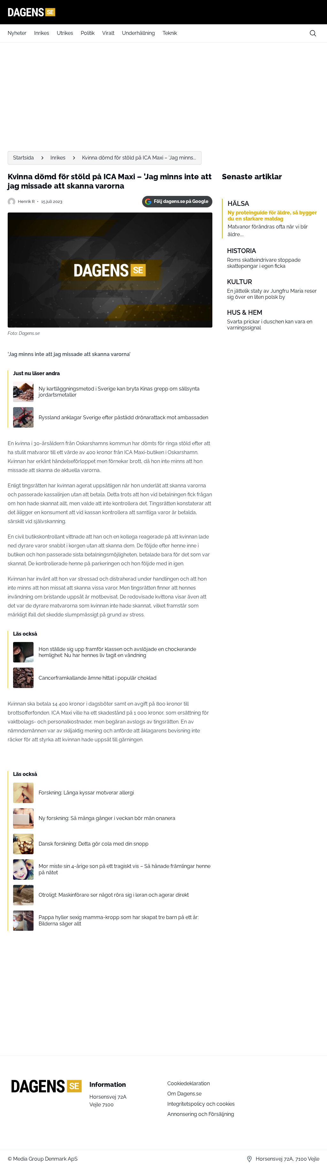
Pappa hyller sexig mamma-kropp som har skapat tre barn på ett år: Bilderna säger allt (119, 920)
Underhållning (138, 33)
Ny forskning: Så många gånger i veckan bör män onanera (107, 818)
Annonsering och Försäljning (200, 1114)
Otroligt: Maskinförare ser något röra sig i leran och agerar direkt (114, 895)
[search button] (313, 33)
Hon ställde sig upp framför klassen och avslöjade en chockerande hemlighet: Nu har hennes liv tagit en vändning (117, 652)
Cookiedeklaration (188, 1083)
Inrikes (41, 33)
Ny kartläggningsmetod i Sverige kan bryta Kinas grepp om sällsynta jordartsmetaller (119, 392)
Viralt (108, 33)
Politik (88, 33)
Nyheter (17, 33)
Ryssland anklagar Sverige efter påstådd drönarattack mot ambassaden (123, 417)
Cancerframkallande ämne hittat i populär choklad (97, 678)
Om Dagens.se (184, 1094)
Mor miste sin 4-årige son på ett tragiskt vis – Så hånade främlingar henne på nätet (124, 869)
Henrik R (26, 201)
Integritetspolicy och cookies (201, 1104)
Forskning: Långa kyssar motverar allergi (86, 793)
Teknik (170, 33)
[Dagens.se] (163, 12)
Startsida (23, 158)
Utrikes (65, 33)
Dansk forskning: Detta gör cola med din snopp (93, 844)
